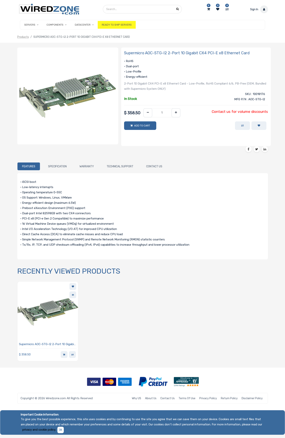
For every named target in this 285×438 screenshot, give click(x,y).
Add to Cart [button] (142, 125)
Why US (136, 398)
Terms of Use (187, 398)
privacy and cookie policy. (39, 429)
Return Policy (229, 398)
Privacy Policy (208, 398)
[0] (208, 9)
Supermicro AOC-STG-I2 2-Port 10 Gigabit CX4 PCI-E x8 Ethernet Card (47, 344)
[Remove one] (147, 112)
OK (60, 430)
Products (23, 37)
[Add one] (176, 112)
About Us (150, 398)
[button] (258, 125)
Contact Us (167, 398)
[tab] (28, 166)
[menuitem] (117, 24)
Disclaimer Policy (252, 398)
